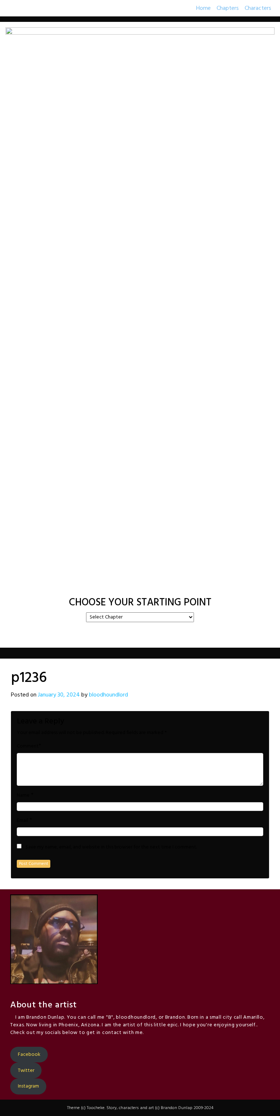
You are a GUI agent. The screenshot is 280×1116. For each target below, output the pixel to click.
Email (22, 820)
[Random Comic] (139, 584)
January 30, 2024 (59, 695)
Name (23, 795)
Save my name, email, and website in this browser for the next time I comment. (111, 847)
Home (203, 8)
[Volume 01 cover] (102, 584)
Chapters (228, 8)
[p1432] (177, 584)
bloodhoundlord (108, 695)
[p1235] (121, 584)
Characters (258, 8)
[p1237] (158, 584)
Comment (28, 746)
